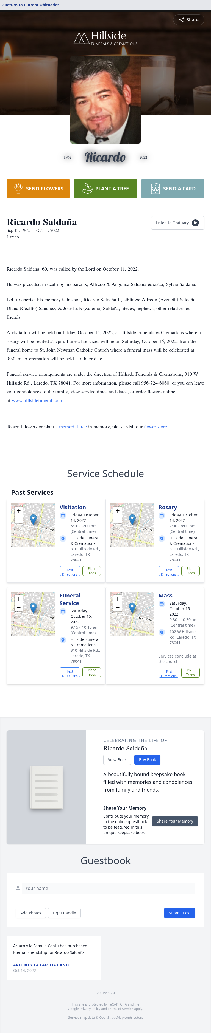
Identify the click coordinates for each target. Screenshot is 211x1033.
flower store (155, 426)
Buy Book (147, 759)
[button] (33, 519)
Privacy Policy (90, 1008)
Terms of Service (120, 1008)
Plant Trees (91, 570)
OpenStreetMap (111, 1017)
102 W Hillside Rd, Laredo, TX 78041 (183, 637)
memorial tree (73, 426)
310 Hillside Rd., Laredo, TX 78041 (85, 554)
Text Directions (70, 572)
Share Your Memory (175, 821)
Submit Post (180, 912)
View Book (117, 759)
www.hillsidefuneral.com (37, 400)
